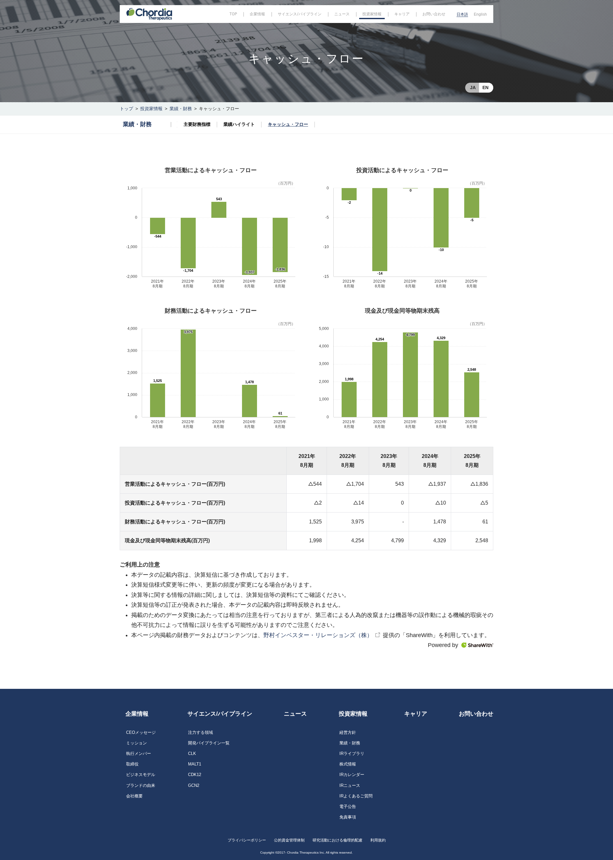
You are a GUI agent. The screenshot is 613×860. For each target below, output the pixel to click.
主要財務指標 (197, 124)
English (480, 14)
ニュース (295, 714)
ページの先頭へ (513, 706)
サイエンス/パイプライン (219, 714)
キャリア (415, 714)
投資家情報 (151, 108)
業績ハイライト (239, 124)
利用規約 (378, 840)
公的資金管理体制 (289, 840)
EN (485, 87)
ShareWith (477, 645)
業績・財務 (181, 108)
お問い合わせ (476, 714)
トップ (126, 108)
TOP (233, 14)
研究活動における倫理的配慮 (337, 840)
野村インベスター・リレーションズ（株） (318, 635)
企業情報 (136, 714)
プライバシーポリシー (247, 840)
